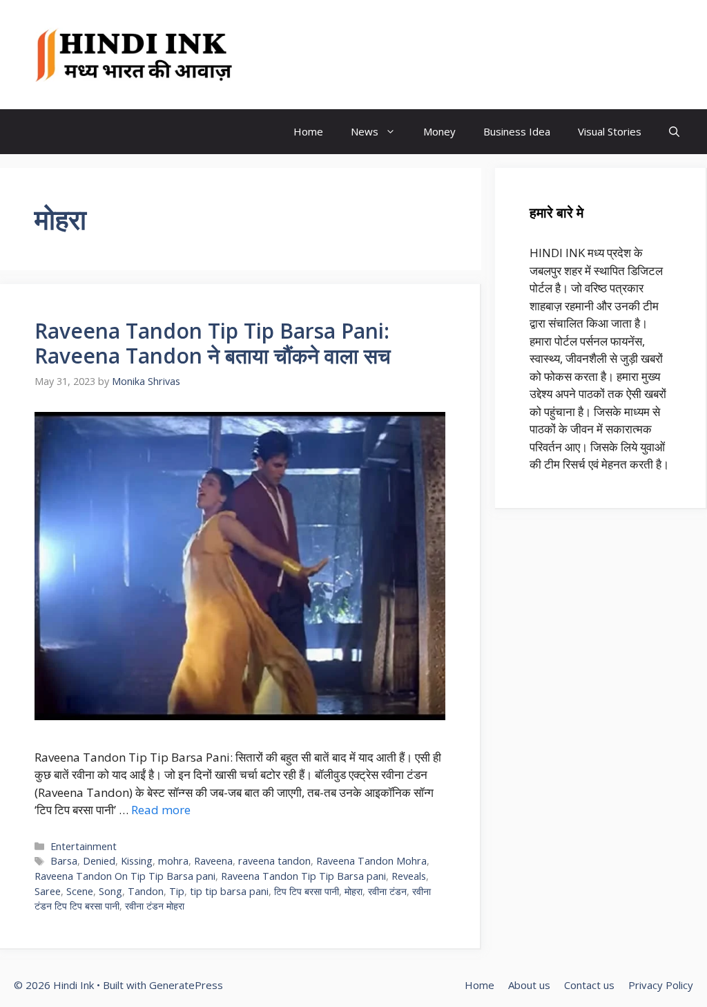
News (364, 131)
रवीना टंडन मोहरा (154, 905)
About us (529, 985)
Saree (48, 891)
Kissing (137, 860)
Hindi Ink (300, 54)
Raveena (213, 860)
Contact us (589, 985)
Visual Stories (609, 131)
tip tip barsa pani (229, 891)
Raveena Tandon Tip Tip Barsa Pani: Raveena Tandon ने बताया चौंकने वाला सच (213, 343)
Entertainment (83, 846)
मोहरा (353, 891)
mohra (173, 860)
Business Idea (516, 131)
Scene (79, 891)
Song (110, 891)
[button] (674, 131)
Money (439, 131)
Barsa (63, 860)
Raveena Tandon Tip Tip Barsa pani (303, 876)
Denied (99, 860)
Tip (176, 891)
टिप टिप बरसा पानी (306, 891)
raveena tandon (274, 860)
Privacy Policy (660, 985)
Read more (161, 810)
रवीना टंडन (387, 891)
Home (308, 131)
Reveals (408, 876)
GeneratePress (186, 985)
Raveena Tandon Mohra (371, 860)
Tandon (146, 891)
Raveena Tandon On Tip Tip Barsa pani (125, 876)
